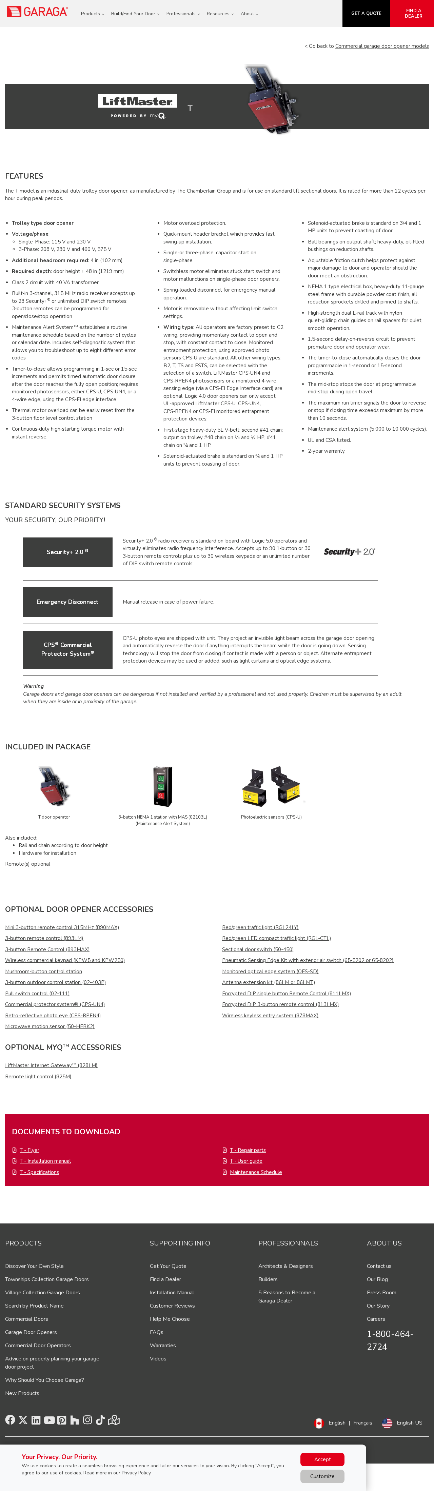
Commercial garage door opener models (382, 46)
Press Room (381, 1292)
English (337, 1423)
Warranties (163, 1345)
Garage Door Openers (31, 1332)
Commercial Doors (26, 1319)
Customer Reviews (172, 1306)
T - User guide (246, 1161)
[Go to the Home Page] (37, 11)
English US (409, 1423)
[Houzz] (75, 1422)
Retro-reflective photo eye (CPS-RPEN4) (53, 1015)
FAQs (156, 1332)
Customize (322, 1476)
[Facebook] (10, 1422)
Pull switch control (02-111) (37, 993)
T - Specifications (39, 1172)
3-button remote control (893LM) (44, 938)
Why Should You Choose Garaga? (44, 1380)
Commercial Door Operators (38, 1345)
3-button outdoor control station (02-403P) (55, 982)
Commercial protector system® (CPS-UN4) (55, 1004)
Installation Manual (172, 1292)
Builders (268, 1279)
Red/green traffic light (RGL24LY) (260, 927)
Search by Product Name (34, 1306)
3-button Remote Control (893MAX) (47, 949)
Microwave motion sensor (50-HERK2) (50, 1026)
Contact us (379, 1266)
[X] (23, 1422)
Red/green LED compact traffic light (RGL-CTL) (276, 938)
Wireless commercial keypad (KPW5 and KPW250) (65, 960)
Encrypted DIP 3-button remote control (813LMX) (280, 1004)
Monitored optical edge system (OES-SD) (270, 971)
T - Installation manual (45, 1161)
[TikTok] (100, 1422)
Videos (158, 1358)
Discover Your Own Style (34, 1266)
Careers (376, 1319)
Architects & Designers (285, 1266)
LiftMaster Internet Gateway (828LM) (51, 1065)
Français (362, 1423)
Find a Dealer (165, 1279)
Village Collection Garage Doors (42, 1292)
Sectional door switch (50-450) (258, 949)
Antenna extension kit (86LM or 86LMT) (268, 982)
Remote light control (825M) (38, 1076)
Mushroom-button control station (43, 971)
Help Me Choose (170, 1319)
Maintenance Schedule (256, 1172)
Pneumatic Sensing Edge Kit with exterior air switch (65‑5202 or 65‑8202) (308, 960)
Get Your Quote (168, 1266)
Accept (322, 1459)
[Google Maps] (113, 1422)
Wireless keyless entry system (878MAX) (270, 1015)
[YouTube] (49, 1422)
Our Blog (377, 1279)
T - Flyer (29, 1150)
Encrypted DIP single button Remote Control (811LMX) (286, 993)
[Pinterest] (62, 1422)
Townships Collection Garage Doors (47, 1279)
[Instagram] (87, 1422)
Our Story (378, 1306)
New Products (22, 1393)
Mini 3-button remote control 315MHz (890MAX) (62, 927)
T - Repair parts (248, 1150)
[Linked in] (36, 1422)
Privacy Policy (136, 1473)
